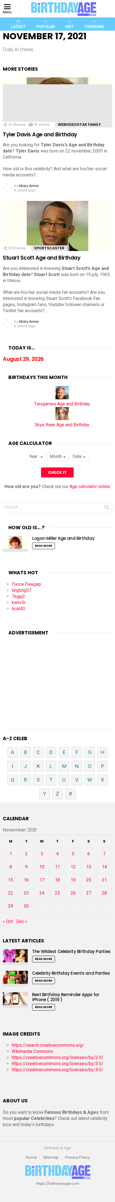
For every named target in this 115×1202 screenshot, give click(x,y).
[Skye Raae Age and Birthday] (62, 418)
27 (88, 893)
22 (10, 893)
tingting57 (21, 590)
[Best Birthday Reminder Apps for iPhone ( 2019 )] (15, 1000)
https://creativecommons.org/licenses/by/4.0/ (57, 1069)
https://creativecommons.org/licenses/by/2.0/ (57, 1057)
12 (73, 867)
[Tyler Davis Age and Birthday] (57, 109)
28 (104, 893)
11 (57, 867)
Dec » (21, 921)
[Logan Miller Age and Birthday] (15, 544)
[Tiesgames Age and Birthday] (62, 397)
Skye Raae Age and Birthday (62, 424)
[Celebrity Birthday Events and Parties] (15, 979)
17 (41, 880)
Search (106, 508)
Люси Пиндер (26, 584)
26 (73, 893)
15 (10, 880)
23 (26, 893)
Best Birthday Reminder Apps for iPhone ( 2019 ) (65, 997)
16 (26, 880)
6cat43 (18, 608)
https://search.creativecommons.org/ (48, 1045)
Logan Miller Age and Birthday (63, 538)
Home (31, 1157)
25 (57, 893)
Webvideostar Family (79, 124)
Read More (43, 546)
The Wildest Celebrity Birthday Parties (71, 951)
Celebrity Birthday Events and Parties (71, 973)
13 (88, 867)
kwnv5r (19, 602)
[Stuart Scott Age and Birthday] (57, 233)
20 (88, 880)
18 (57, 880)
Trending (94, 26)
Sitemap (51, 1157)
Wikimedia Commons (32, 1051)
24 (41, 893)
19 (73, 880)
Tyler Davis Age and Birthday (40, 134)
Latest (18, 26)
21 (104, 880)
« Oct (8, 921)
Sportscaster (49, 248)
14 (104, 867)
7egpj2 (18, 596)
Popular (45, 26)
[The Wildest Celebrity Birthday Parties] (15, 957)
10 (41, 867)
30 (26, 906)
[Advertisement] (57, 676)
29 (10, 906)
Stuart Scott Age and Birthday (41, 258)
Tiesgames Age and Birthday (62, 404)
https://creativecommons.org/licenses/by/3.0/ (57, 1063)
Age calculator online (90, 486)
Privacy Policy (77, 1157)
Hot (69, 26)
